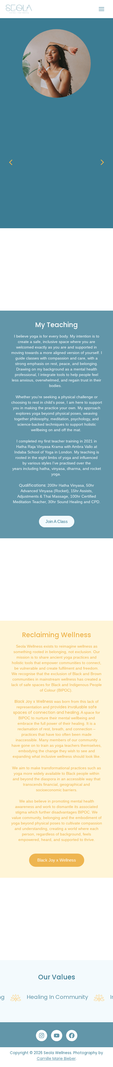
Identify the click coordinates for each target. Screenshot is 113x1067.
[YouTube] (56, 1035)
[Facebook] (71, 1035)
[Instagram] (41, 1035)
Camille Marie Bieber (56, 1058)
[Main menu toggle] (102, 9)
